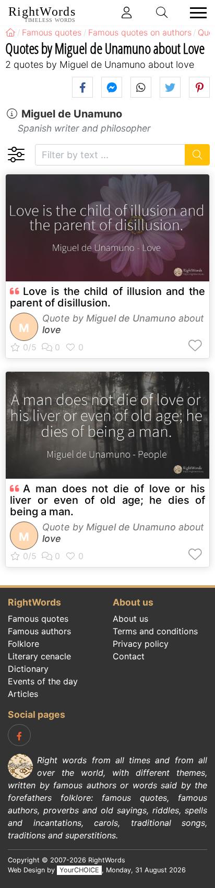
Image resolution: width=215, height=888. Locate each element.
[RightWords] (10, 32)
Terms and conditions (155, 631)
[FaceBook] (19, 735)
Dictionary (28, 669)
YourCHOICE (79, 870)
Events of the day (43, 681)
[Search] (197, 154)
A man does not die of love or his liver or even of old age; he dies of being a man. (107, 500)
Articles (23, 694)
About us (130, 618)
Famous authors (39, 631)
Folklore (23, 643)
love (51, 329)
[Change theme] (16, 154)
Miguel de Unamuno (71, 114)
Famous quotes (38, 618)
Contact (129, 656)
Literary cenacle (39, 656)
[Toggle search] (162, 12)
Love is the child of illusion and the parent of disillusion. (107, 297)
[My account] (126, 12)
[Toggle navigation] (195, 12)
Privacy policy (141, 643)
